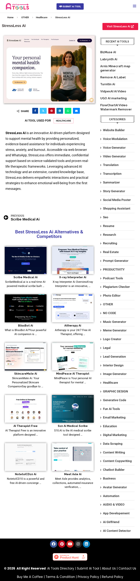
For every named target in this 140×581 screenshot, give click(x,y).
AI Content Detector (117, 531)
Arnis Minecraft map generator (115, 68)
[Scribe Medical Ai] (25, 260)
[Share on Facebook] (35, 111)
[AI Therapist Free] (25, 409)
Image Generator (115, 374)
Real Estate (111, 252)
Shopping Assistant (116, 208)
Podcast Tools (113, 278)
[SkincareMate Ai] (25, 357)
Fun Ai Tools (111, 409)
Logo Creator (112, 339)
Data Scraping (112, 443)
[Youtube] (70, 544)
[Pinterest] (61, 544)
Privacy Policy (88, 577)
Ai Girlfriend (111, 522)
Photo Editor (111, 295)
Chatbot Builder (114, 470)
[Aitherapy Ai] (73, 308)
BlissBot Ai (25, 325)
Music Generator (114, 322)
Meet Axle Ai (72, 474)
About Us (109, 568)
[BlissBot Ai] (25, 308)
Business (109, 478)
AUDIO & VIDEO (114, 504)
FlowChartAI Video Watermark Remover (116, 107)
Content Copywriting (117, 461)
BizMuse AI (108, 52)
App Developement (116, 513)
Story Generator (114, 191)
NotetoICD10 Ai (25, 474)
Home (10, 17)
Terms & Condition (60, 577)
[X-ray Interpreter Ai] (73, 260)
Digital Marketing (115, 435)
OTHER (25, 17)
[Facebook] (53, 544)
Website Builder (114, 130)
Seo (105, 217)
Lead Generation (114, 356)
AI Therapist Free (25, 426)
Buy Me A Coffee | (31, 577)
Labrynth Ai (108, 59)
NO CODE (109, 313)
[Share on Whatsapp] (68, 111)
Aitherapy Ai (72, 325)
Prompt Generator (115, 261)
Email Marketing (114, 417)
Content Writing (114, 452)
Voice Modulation (115, 139)
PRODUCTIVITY (114, 269)
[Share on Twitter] (43, 111)
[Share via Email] (76, 111)
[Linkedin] (86, 544)
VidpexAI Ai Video (113, 91)
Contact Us (127, 568)
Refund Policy (112, 577)
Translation (111, 165)
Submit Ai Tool (88, 568)
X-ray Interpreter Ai (72, 277)
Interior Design (113, 365)
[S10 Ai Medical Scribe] (73, 409)
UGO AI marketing (113, 98)
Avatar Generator (115, 487)
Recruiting (110, 243)
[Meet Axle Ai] (73, 457)
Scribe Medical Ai (25, 277)
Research (109, 234)
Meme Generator (115, 330)
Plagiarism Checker (116, 287)
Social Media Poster (117, 200)
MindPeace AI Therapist (72, 373)
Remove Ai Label (113, 77)
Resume (108, 226)
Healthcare (41, 17)
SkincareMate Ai (25, 373)
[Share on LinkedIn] (60, 111)
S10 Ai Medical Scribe (73, 426)
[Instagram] (78, 544)
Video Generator (114, 156)
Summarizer (111, 182)
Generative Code (114, 400)
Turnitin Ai (107, 84)
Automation (111, 496)
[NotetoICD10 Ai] (25, 457)
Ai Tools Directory (60, 568)
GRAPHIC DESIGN (115, 391)
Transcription (112, 173)
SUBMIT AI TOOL (71, 6)
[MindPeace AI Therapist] (73, 357)
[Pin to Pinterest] (51, 111)
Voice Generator (114, 147)
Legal (106, 348)
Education (110, 426)
